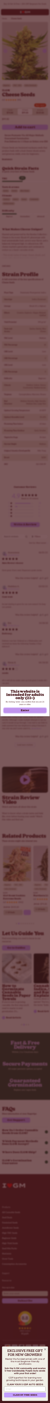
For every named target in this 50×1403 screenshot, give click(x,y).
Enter (25, 710)
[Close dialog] (45, 1349)
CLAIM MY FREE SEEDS (25, 1395)
